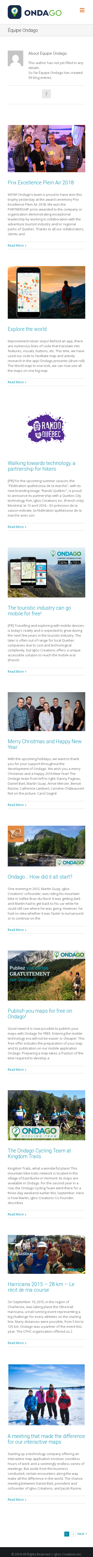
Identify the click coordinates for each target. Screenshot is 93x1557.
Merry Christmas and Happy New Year (45, 744)
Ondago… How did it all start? (40, 877)
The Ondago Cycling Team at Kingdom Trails (39, 1153)
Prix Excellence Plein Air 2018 (41, 183)
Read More (16, 245)
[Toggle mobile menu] (82, 10)
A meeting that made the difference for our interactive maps (46, 1439)
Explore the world (27, 329)
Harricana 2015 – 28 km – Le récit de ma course (41, 1287)
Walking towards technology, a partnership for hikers (41, 466)
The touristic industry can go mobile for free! (39, 611)
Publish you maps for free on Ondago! (40, 1014)
